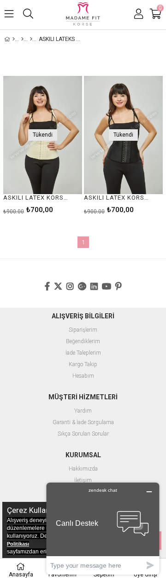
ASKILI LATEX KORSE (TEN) (37, 197)
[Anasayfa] (13, 39)
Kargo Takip (83, 365)
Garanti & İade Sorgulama (83, 423)
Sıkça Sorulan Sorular (83, 434)
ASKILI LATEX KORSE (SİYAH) (117, 197)
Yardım (83, 411)
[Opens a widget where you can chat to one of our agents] (103, 528)
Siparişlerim (83, 330)
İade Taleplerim (83, 353)
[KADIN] (22, 39)
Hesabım (83, 376)
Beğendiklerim (83, 342)
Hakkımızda (83, 469)
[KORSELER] (31, 39)
